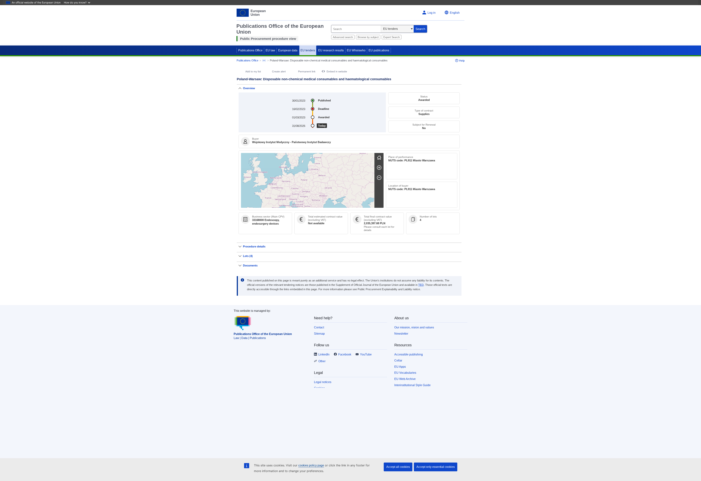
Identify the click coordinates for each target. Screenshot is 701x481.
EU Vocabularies (405, 372)
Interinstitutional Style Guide (412, 385)
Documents (250, 265)
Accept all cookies (398, 466)
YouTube (366, 354)
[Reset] (379, 157)
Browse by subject (368, 37)
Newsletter (401, 333)
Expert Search (391, 37)
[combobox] (356, 29)
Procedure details (254, 246)
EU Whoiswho (356, 50)
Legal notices (322, 382)
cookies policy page (311, 465)
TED (421, 284)
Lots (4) (248, 255)
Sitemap (319, 333)
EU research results (331, 50)
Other (321, 361)
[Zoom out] (379, 177)
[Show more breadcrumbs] (264, 60)
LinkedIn (324, 354)
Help (462, 60)
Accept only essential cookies (435, 466)
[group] (307, 180)
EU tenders (307, 50)
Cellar (398, 360)
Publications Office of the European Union (263, 334)
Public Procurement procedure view (268, 38)
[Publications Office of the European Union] (251, 13)
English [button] (455, 12)
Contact (319, 327)
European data (287, 50)
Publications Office (250, 50)
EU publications (379, 50)
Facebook (344, 354)
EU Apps (400, 366)
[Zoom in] (379, 167)
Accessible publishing (408, 354)
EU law (270, 50)
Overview (249, 88)
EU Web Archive (405, 378)
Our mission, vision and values (414, 327)
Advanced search (343, 37)
